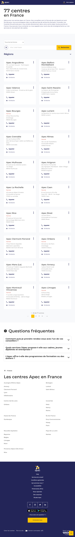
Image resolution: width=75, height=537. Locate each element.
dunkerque (8, 419)
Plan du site (20, 530)
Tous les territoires (11, 42)
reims (48, 410)
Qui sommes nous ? (37, 483)
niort (5, 443)
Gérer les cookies (9, 530)
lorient (48, 386)
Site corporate (37, 494)
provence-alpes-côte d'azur (14, 449)
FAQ (37, 474)
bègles (6, 437)
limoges (7, 440)
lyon (5, 392)
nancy (48, 407)
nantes (48, 434)
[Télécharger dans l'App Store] (32, 512)
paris (47, 425)
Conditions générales (37, 480)
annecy (6, 386)
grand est (49, 401)
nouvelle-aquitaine (10, 431)
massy (48, 422)
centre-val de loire (11, 401)
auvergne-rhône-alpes (12, 383)
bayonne (7, 434)
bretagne (49, 383)
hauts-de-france (10, 416)
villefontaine (8, 395)
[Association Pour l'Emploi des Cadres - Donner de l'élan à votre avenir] (5, 3)
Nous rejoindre (37, 491)
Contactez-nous (37, 520)
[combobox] (30, 47)
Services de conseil (37, 477)
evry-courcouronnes (53, 419)
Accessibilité (37, 486)
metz (47, 404)
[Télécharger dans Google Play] (42, 512)
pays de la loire (51, 431)
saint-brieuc (50, 389)
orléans (6, 404)
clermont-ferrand (10, 389)
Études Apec (37, 497)
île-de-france (50, 416)
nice (5, 452)
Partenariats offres (37, 489)
